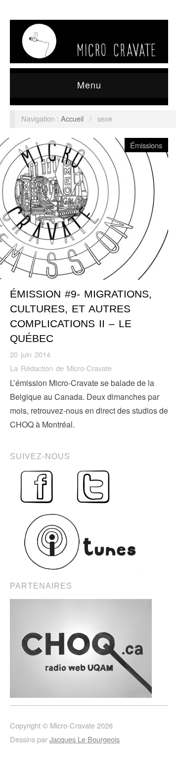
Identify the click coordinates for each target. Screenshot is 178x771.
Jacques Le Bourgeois (84, 739)
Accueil (72, 118)
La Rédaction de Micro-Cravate (61, 368)
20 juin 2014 (30, 354)
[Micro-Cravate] (89, 39)
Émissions (146, 145)
